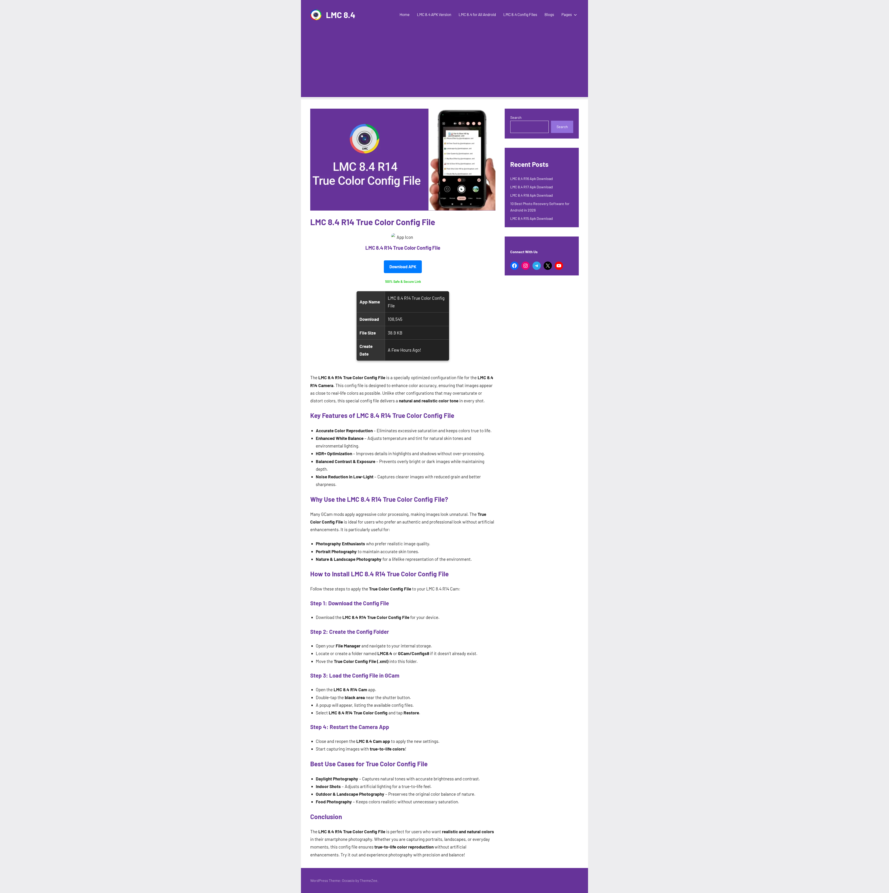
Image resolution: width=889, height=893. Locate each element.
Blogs (549, 14)
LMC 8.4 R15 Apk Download (531, 218)
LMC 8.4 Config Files (520, 14)
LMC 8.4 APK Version (434, 14)
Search (516, 117)
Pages (566, 14)
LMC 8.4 (340, 15)
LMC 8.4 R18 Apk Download (531, 195)
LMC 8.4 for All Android (477, 14)
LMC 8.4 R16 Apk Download (531, 178)
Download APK (402, 266)
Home (405, 14)
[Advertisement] (444, 64)
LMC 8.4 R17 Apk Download (531, 187)
